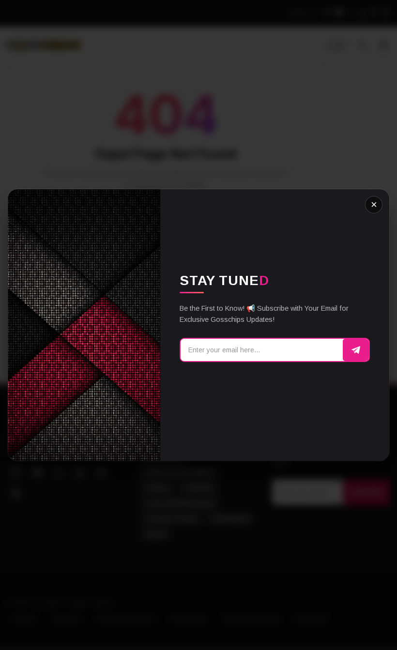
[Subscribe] (356, 350)
